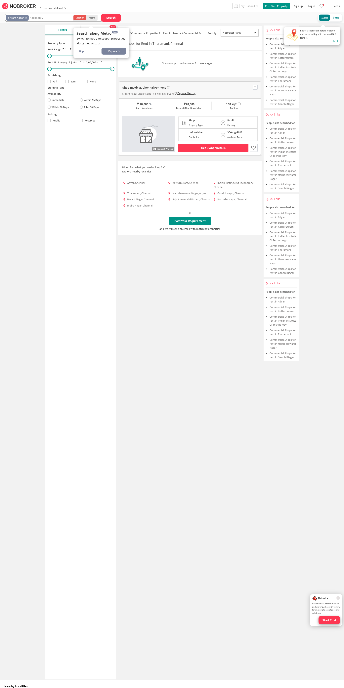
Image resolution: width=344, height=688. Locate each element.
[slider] (49, 56)
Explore (112, 51)
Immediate (58, 100)
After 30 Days (91, 107)
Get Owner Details (213, 148)
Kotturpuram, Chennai (185, 183)
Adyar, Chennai (136, 183)
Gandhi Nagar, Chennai (230, 193)
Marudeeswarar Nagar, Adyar (189, 193)
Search (111, 18)
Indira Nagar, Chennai (139, 205)
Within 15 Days (92, 100)
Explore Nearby (186, 93)
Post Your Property (276, 6)
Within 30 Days (60, 107)
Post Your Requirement (190, 221)
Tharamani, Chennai (139, 193)
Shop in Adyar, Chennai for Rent (144, 87)
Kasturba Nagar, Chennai (231, 199)
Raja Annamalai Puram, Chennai (191, 199)
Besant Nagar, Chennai (140, 199)
